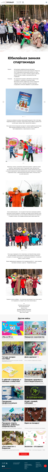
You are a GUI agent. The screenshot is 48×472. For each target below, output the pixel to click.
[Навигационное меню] (46, 2)
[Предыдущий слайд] (3, 428)
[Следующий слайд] (45, 428)
